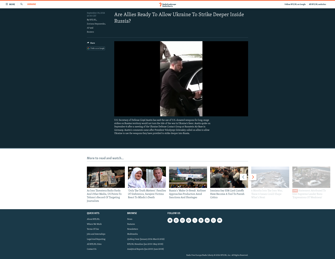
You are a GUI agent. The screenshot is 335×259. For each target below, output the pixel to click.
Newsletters (132, 229)
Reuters (90, 32)
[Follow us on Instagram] (182, 220)
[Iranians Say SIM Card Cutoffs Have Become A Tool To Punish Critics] (229, 177)
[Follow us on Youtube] (170, 220)
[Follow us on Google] (188, 220)
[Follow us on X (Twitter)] (194, 220)
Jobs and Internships (96, 234)
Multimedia (132, 234)
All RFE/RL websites (317, 4)
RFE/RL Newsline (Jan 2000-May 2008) (145, 244)
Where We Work (94, 224)
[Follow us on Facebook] (201, 220)
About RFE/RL (93, 219)
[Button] (91, 43)
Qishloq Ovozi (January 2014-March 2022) (146, 239)
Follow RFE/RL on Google (295, 4)
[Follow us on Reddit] (176, 220)
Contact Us (91, 249)
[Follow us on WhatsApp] (213, 220)
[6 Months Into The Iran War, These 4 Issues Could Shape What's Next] (270, 177)
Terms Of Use (93, 229)
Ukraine (31, 4)
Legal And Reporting (96, 239)
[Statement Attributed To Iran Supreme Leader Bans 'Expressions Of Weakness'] (311, 177)
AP (88, 28)
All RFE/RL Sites (94, 244)
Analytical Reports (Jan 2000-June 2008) (145, 249)
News (129, 219)
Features (131, 224)
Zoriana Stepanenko (96, 24)
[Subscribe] (219, 220)
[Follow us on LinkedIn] (207, 220)
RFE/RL (93, 20)
